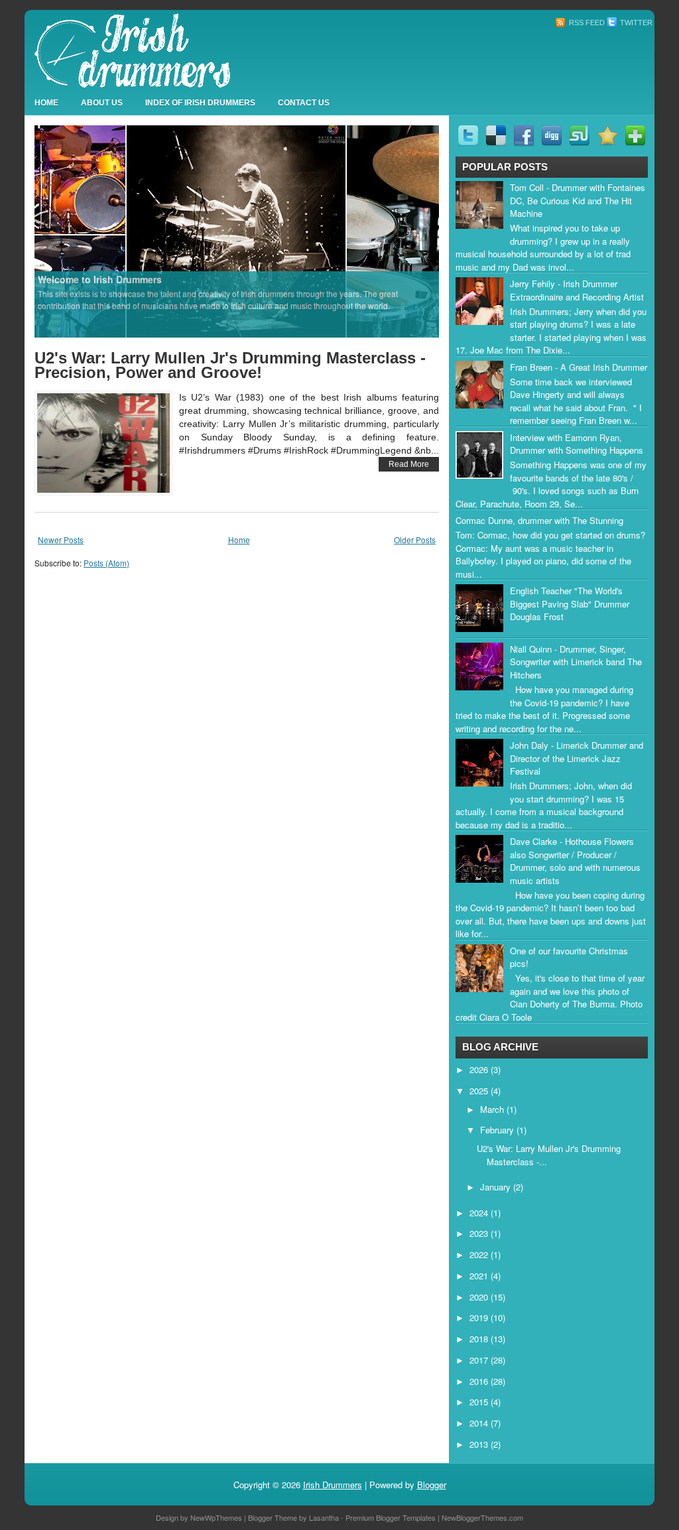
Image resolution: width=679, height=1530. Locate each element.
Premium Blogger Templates (390, 1517)
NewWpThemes (216, 1517)
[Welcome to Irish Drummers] (237, 230)
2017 (480, 1360)
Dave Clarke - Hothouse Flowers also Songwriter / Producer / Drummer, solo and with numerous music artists (575, 861)
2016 (480, 1381)
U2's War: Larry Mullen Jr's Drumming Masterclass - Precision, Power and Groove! (230, 365)
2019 (480, 1317)
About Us (102, 102)
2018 (480, 1338)
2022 (480, 1254)
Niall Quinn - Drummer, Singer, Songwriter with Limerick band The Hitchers (576, 662)
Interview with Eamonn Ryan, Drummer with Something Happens (576, 444)
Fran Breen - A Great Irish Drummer (578, 367)
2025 (480, 1090)
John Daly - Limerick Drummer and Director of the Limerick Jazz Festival (576, 758)
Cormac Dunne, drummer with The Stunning (539, 520)
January (496, 1186)
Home (46, 102)
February (498, 1129)
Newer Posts (61, 539)
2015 (480, 1401)
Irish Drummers (332, 1484)
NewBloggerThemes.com (482, 1517)
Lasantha (324, 1517)
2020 (480, 1297)
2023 (480, 1233)
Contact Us (304, 102)
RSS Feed (586, 23)
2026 (480, 1069)
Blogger (431, 1484)
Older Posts (415, 539)
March (493, 1109)
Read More (409, 464)
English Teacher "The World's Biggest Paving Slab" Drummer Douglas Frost (569, 603)
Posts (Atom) (106, 562)
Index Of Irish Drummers (200, 102)
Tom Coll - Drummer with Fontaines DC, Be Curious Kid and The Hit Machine (577, 200)
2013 (480, 1444)
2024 (480, 1212)
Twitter (635, 23)
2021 (480, 1275)
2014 (480, 1423)
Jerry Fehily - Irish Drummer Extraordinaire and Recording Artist (577, 290)
